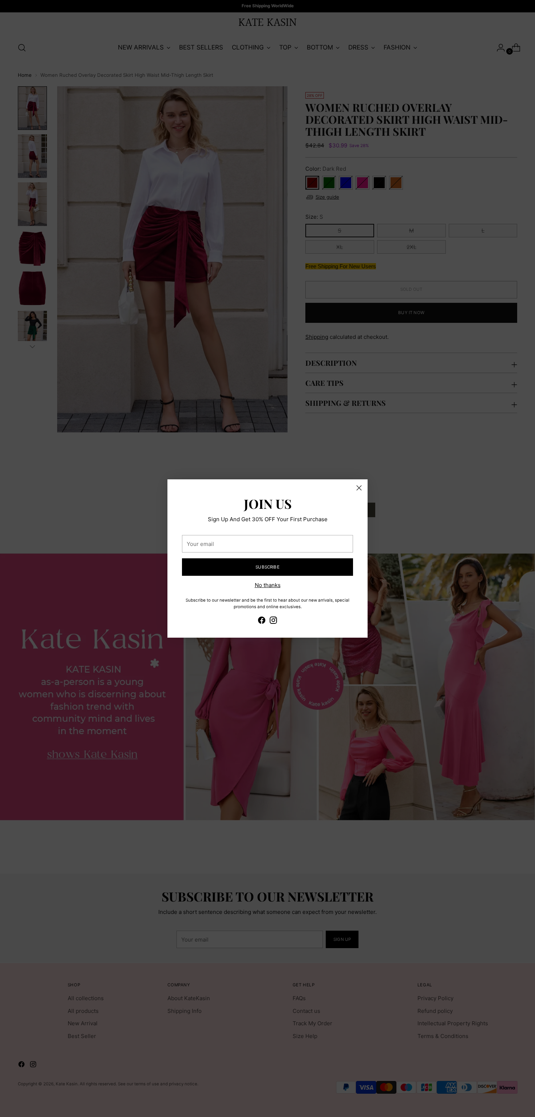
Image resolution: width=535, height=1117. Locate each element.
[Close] (359, 488)
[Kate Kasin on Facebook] (261, 621)
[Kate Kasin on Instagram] (273, 621)
